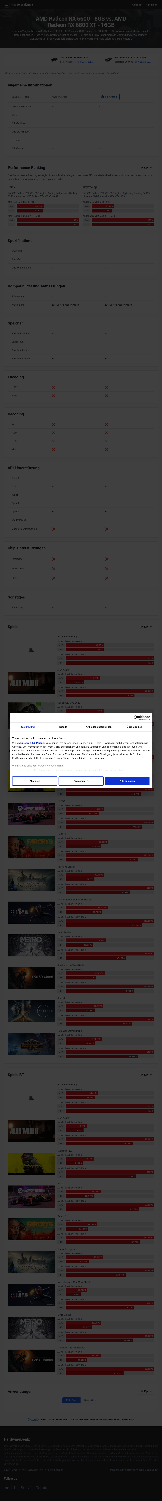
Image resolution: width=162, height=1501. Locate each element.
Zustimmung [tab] (28, 726)
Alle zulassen (127, 781)
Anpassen (79, 781)
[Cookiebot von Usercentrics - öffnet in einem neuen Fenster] (136, 717)
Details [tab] (63, 726)
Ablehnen (34, 781)
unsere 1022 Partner (33, 743)
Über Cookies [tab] (134, 726)
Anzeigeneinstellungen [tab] (99, 726)
